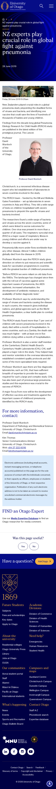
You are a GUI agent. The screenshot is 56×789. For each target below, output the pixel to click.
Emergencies (35, 641)
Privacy (49, 771)
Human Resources (38, 646)
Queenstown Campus (40, 699)
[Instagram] (22, 751)
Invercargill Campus (39, 695)
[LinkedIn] (5, 751)
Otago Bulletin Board (12, 724)
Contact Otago (39, 704)
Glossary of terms (10, 771)
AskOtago (43, 561)
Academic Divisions (35, 607)
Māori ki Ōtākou (10, 687)
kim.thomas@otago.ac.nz (20, 451)
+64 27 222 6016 (17, 447)
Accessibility (28, 775)
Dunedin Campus (38, 686)
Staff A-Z (33, 710)
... (8, 19)
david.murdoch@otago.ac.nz (22, 432)
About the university (9, 638)
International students (13, 696)
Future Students (13, 605)
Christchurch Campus (40, 681)
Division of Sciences (39, 630)
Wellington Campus (39, 690)
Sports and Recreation (13, 719)
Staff (4, 678)
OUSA (5, 662)
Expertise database (39, 719)
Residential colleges (12, 644)
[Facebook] (14, 751)
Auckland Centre (37, 677)
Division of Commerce (40, 614)
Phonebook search (39, 715)
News (5, 710)
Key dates (7, 619)
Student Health (36, 650)
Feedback (40, 767)
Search (29, 767)
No (34, 546)
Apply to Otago (10, 624)
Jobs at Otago (9, 658)
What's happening (14, 704)
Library (5, 653)
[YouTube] (30, 751)
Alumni (5, 682)
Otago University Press (13, 649)
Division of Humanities (40, 626)
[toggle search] (41, 6)
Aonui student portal (12, 673)
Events (5, 715)
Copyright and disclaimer (32, 771)
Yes (23, 546)
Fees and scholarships (13, 615)
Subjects (6, 610)
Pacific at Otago (10, 691)
